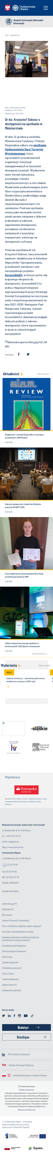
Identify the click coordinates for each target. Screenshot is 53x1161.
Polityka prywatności (26, 1090)
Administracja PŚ (9, 903)
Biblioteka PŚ (7, 909)
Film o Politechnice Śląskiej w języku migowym (21, 926)
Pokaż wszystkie (42, 374)
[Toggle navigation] (46, 8)
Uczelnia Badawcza (10, 979)
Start (7, 35)
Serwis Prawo (8, 973)
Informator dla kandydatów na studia (17, 931)
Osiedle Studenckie (10, 962)
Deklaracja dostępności (26, 1110)
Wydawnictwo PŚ (9, 984)
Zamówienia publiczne (11, 990)
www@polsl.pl (39, 1106)
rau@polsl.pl (13, 841)
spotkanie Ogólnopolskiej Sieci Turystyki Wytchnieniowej (25, 149)
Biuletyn (23, 1027)
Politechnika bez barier (12, 968)
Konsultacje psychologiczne (14, 945)
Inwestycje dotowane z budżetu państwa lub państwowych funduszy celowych (20, 938)
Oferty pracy (7, 956)
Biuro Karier (7, 914)
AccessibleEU (13, 275)
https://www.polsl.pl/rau (12, 847)
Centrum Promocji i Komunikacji (15, 920)
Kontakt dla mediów (10, 891)
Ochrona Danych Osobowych (14, 951)
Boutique (23, 1037)
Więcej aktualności (39, 654)
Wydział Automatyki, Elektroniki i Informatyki (28, 22)
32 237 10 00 (12, 864)
